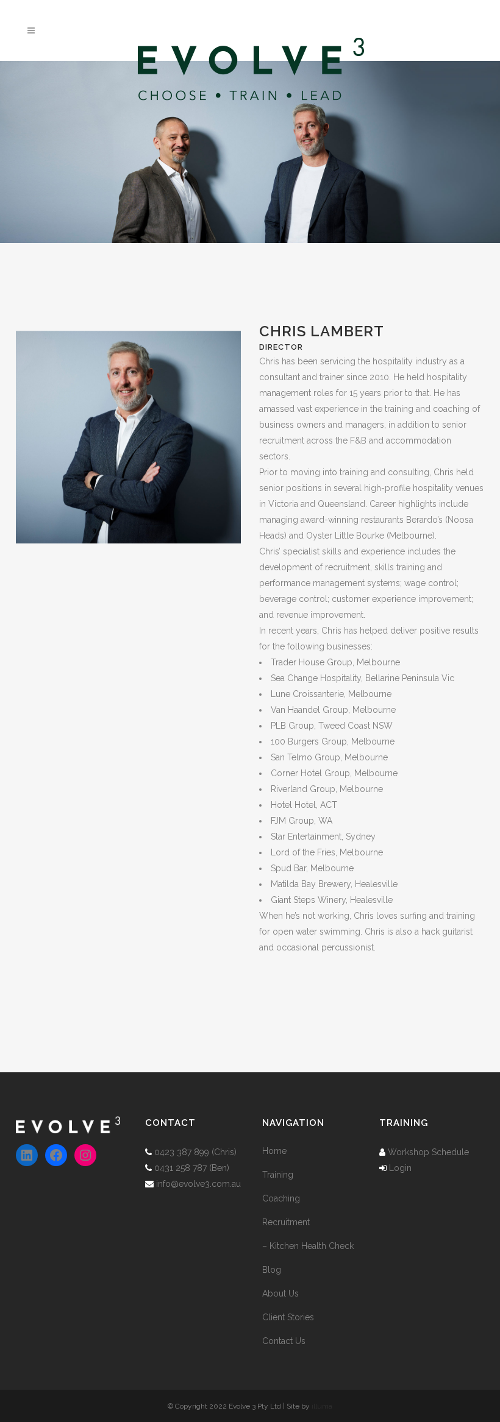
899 (201, 1152)
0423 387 (172, 1152)
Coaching (281, 1198)
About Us (280, 1293)
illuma (322, 1406)
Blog (271, 1270)
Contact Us (283, 1341)
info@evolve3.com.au (198, 1184)
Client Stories (288, 1317)
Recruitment (286, 1222)
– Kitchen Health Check (308, 1246)
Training (277, 1175)
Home (274, 1151)
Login (400, 1168)
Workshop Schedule (428, 1152)
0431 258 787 (180, 1168)
